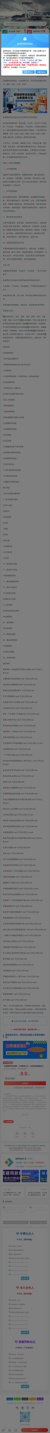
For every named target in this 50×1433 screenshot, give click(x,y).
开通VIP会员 (28, 72)
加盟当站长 (41, 72)
